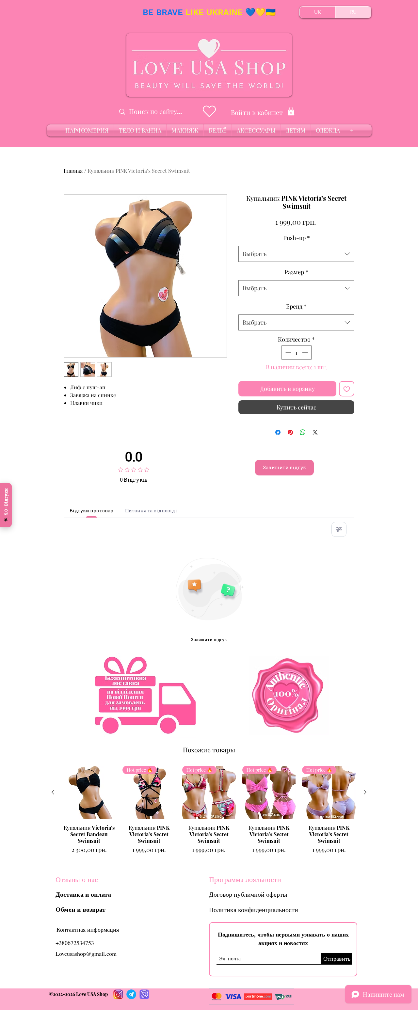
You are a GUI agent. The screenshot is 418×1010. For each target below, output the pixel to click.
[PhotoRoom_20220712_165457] (131, 994)
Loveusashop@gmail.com (86, 953)
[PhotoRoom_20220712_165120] (144, 994)
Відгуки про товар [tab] (91, 510)
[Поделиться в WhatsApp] (303, 432)
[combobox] (296, 254)
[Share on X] (315, 432)
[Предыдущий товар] (53, 792)
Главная (73, 170)
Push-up (296, 238)
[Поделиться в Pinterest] (290, 432)
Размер (296, 272)
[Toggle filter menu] (338, 529)
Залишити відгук (284, 467)
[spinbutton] (296, 352)
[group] (209, 813)
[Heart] (209, 111)
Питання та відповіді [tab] (151, 510)
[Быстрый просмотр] (89, 792)
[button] (291, 111)
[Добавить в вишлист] (346, 388)
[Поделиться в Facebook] (278, 432)
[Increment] (305, 352)
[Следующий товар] (365, 792)
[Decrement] (287, 352)
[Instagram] (118, 994)
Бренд (296, 306)
